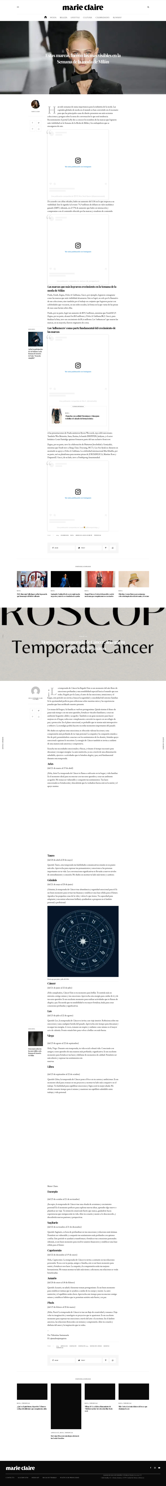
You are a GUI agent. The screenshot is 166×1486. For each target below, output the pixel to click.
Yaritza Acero (35, 111)
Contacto (10, 1477)
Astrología (64, 1346)
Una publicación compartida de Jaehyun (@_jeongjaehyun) (78, 281)
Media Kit (35, 1477)
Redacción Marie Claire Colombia (36, 699)
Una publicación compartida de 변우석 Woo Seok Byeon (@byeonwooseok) (78, 196)
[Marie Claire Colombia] (83, 7)
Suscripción (23, 1477)
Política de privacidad (69, 1477)
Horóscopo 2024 (83, 1346)
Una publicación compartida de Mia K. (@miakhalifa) (78, 401)
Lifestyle (106, 1346)
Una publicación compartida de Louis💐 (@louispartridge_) (78, 527)
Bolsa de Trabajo (50, 1477)
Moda (79, 49)
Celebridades (65, 535)
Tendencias (85, 49)
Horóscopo (73, 1346)
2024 (57, 535)
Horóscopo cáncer (96, 1346)
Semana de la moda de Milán (84, 535)
